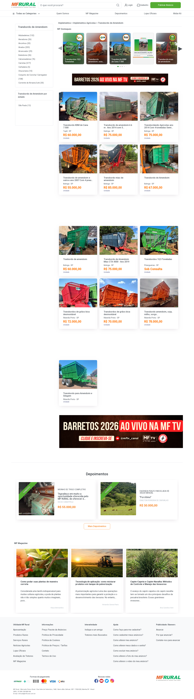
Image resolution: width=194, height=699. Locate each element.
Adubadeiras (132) (26, 35)
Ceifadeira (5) (24, 67)
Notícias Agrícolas (21, 645)
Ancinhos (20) (24, 43)
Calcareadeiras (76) (26, 59)
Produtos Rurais (20, 635)
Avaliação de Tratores (23, 656)
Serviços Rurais (20, 640)
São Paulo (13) (24, 105)
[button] (117, 5)
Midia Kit (177, 13)
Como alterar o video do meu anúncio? (130, 661)
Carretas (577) (24, 63)
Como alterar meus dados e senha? (129, 645)
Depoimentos (121, 13)
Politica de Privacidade (52, 635)
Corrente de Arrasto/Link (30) (31, 83)
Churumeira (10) (25, 71)
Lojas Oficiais (150, 13)
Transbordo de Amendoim (32, 26)
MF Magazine (92, 13)
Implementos (64, 23)
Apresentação (19, 629)
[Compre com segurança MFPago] (18, 681)
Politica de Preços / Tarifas (54, 645)
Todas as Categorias (26, 13)
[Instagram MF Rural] (112, 681)
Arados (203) (24, 47)
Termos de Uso (49, 656)
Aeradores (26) (24, 39)
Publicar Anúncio (165, 5)
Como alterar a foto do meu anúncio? (130, 656)
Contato (45, 651)
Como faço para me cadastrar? (127, 629)
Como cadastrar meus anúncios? (128, 635)
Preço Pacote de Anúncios (54, 629)
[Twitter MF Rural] (106, 681)
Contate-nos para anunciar (168, 640)
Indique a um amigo (94, 629)
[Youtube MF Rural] (101, 681)
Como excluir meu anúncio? (125, 651)
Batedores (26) (24, 55)
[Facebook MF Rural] (96, 681)
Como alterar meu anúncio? (125, 640)
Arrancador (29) (25, 51)
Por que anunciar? (164, 635)
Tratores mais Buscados (96, 635)
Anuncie (159, 629)
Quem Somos (62, 13)
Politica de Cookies (51, 640)
